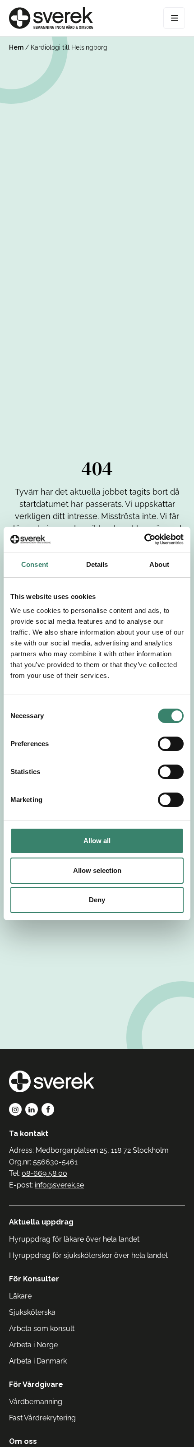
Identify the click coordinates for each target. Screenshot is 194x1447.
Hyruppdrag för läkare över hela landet (74, 1239)
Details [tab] (97, 564)
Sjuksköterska (32, 1312)
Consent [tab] (34, 564)
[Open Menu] (174, 18)
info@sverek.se (59, 1185)
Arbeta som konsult (41, 1328)
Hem (16, 47)
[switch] (171, 744)
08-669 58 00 (44, 1173)
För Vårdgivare (36, 1384)
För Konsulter (34, 1279)
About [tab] (159, 564)
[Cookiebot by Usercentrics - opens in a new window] (144, 539)
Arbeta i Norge (33, 1344)
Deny (97, 900)
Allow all (97, 840)
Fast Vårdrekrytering (42, 1418)
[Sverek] (51, 18)
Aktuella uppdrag (41, 1222)
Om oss (23, 1441)
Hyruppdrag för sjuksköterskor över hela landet (88, 1255)
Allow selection (97, 870)
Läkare (20, 1296)
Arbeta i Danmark (38, 1361)
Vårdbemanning (35, 1401)
